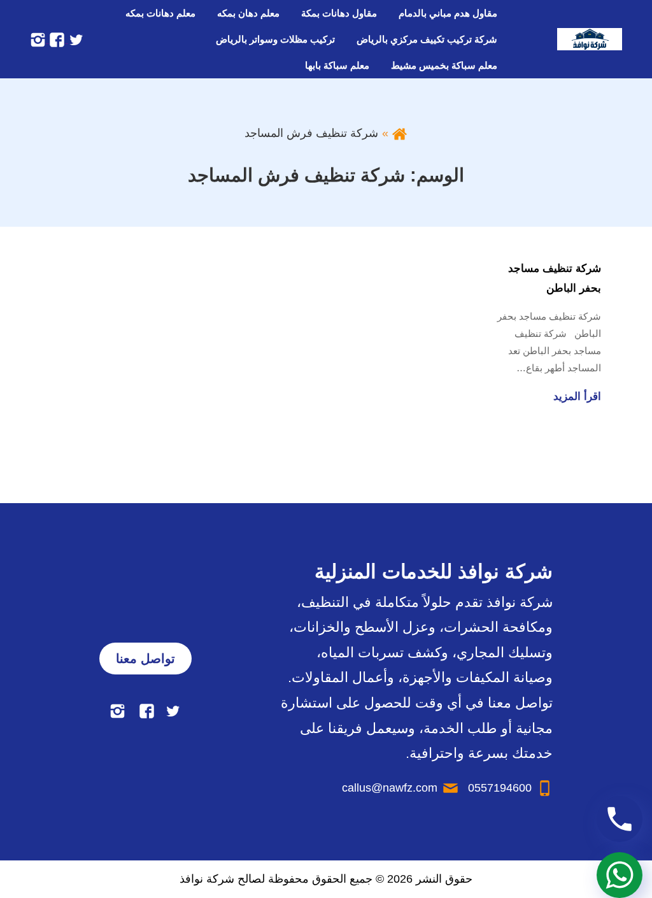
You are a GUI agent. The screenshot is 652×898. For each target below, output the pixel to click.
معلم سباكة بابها (337, 65)
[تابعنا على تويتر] (74, 38)
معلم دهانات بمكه (160, 13)
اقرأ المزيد (577, 396)
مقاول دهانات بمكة (339, 13)
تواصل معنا (145, 659)
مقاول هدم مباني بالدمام (448, 13)
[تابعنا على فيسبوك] (55, 38)
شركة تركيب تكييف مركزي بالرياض (427, 39)
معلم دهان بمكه (248, 13)
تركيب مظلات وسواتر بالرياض (275, 39)
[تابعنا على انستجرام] (38, 38)
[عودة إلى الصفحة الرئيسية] (400, 133)
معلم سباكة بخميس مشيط (444, 65)
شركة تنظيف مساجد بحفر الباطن (554, 278)
